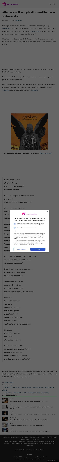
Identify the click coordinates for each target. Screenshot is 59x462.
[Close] (47, 211)
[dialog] (29, 231)
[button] (29, 231)
